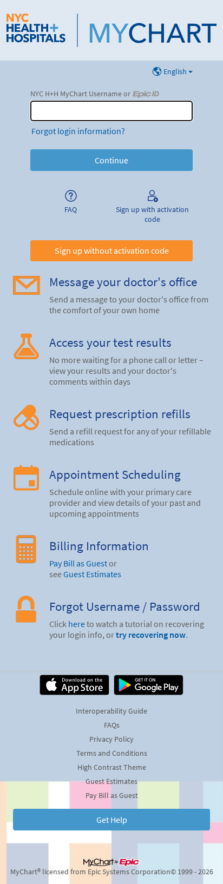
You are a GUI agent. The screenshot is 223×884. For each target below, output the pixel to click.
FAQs (112, 725)
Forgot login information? (78, 131)
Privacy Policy (111, 739)
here (76, 623)
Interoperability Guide (111, 711)
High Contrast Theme (111, 767)
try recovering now (151, 634)
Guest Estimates (92, 574)
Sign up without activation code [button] (112, 250)
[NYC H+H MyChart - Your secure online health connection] (111, 30)
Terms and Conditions (111, 753)
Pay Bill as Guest (78, 563)
